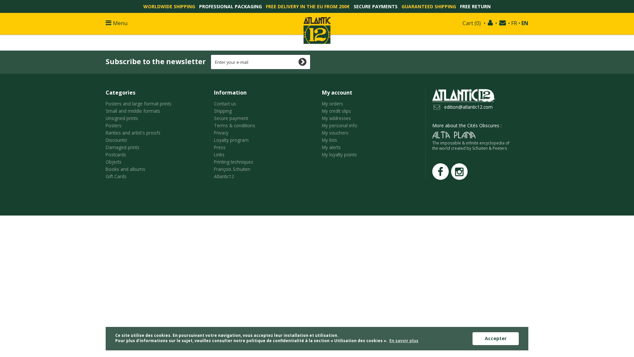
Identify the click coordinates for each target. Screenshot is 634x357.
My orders (332, 103)
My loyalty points (339, 154)
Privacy (221, 133)
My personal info (339, 125)
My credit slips (336, 111)
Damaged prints (122, 147)
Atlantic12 (224, 176)
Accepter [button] (496, 338)
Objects (114, 162)
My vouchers (335, 133)
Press (220, 147)
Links (219, 154)
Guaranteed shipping (429, 6)
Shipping (223, 111)
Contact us (225, 103)
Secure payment (231, 118)
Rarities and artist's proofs (133, 133)
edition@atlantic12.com (468, 107)
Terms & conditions (234, 125)
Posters (114, 125)
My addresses (336, 118)
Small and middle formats (133, 111)
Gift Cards (116, 176)
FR (514, 23)
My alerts (331, 147)
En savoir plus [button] (403, 340)
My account (337, 92)
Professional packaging (230, 6)
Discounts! (116, 140)
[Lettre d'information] (502, 23)
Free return (475, 6)
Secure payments (376, 6)
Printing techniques (233, 162)
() (472, 23)
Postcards (116, 154)
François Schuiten (232, 169)
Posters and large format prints (138, 103)
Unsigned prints (122, 118)
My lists (329, 140)
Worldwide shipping (169, 6)
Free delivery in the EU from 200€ (308, 6)
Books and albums (125, 169)
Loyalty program (231, 140)
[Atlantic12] (317, 29)
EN (524, 23)
